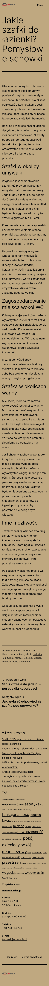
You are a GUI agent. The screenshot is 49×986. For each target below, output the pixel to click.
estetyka (32, 804)
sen (28, 863)
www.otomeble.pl (11, 890)
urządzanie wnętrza (30, 868)
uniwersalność (18, 868)
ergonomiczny (13, 804)
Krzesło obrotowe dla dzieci (18, 771)
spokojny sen (34, 863)
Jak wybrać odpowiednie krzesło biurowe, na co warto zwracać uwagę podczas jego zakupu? (23, 781)
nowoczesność (9, 661)
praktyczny (26, 857)
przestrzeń (24, 661)
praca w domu (37, 853)
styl (41, 863)
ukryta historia (7, 868)
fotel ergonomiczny (22, 809)
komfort (15, 821)
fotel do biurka (7, 810)
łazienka (28, 657)
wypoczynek (19, 873)
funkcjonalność (15, 657)
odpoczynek (8, 839)
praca (29, 853)
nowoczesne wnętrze (9, 832)
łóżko (15, 878)
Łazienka (37, 654)
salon (24, 863)
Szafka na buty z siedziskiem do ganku (24, 748)
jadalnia (35, 815)
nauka (28, 826)
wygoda (8, 872)
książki (33, 821)
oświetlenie (18, 839)
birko (4, 799)
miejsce (37, 657)
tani (44, 863)
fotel (41, 805)
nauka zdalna (36, 826)
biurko (8, 799)
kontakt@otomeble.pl (14, 939)
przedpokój (38, 857)
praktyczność (13, 857)
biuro (13, 799)
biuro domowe (20, 799)
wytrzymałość (34, 872)
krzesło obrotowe (24, 821)
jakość (7, 821)
